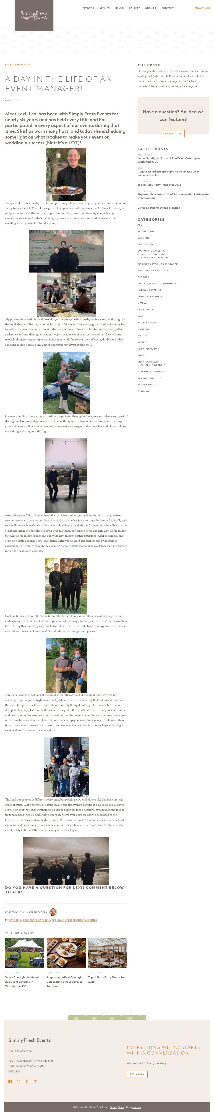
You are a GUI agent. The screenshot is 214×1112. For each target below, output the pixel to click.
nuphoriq (136, 1107)
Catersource (146, 244)
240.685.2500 (202, 8)
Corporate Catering (36, 920)
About (149, 8)
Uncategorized (148, 361)
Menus (119, 8)
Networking (146, 309)
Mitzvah (143, 303)
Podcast (143, 335)
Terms (121, 1107)
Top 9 (141, 355)
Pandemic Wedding (153, 365)
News (141, 316)
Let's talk (137, 1074)
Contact (168, 8)
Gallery (134, 8)
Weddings (90, 920)
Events (87, 8)
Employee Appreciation (67, 920)
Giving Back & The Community (157, 283)
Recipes (142, 342)
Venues (104, 8)
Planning (144, 329)
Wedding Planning (153, 371)
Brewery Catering (153, 254)
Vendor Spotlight (150, 378)
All (140, 225)
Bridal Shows (147, 231)
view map (14, 1071)
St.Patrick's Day (148, 349)
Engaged (143, 277)
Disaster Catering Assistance (158, 264)
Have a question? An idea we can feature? (173, 121)
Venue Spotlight (149, 384)
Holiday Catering (149, 290)
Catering (15, 920)
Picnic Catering (148, 322)
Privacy (113, 1107)
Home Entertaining (150, 296)
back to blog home (18, 64)
